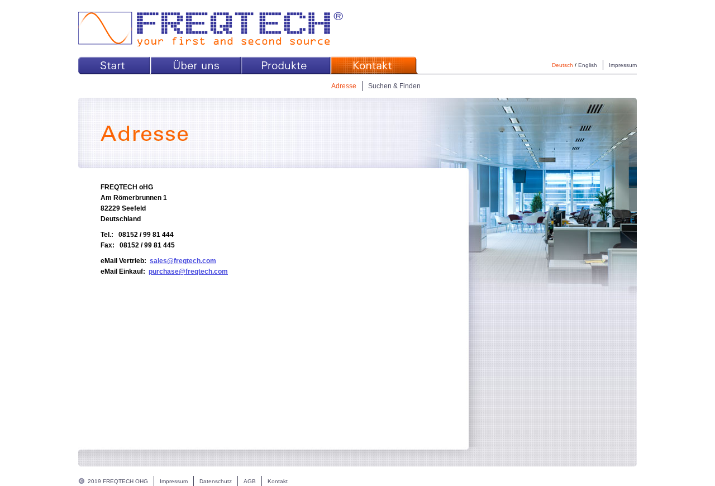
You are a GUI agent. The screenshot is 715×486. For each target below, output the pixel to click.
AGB (250, 481)
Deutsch (562, 65)
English (587, 65)
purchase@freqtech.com (188, 271)
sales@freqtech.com (183, 261)
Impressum (623, 65)
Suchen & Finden (394, 86)
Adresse (343, 86)
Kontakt (278, 481)
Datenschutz (215, 481)
